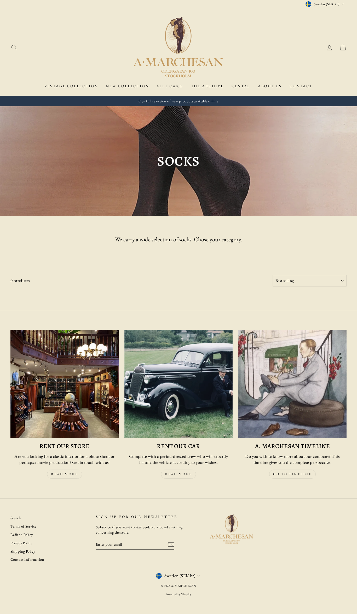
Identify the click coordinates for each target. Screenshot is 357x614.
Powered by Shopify (179, 594)
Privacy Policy (21, 542)
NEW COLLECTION (127, 86)
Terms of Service (23, 526)
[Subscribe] (171, 544)
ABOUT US (269, 86)
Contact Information (27, 559)
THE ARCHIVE (207, 86)
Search (15, 517)
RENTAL (240, 86)
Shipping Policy (22, 551)
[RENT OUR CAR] (178, 384)
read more (64, 474)
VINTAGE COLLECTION (71, 86)
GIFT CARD (170, 86)
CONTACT (301, 86)
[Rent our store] (64, 384)
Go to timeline (292, 474)
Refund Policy (21, 534)
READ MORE (178, 474)
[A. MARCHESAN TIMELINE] (292, 384)
